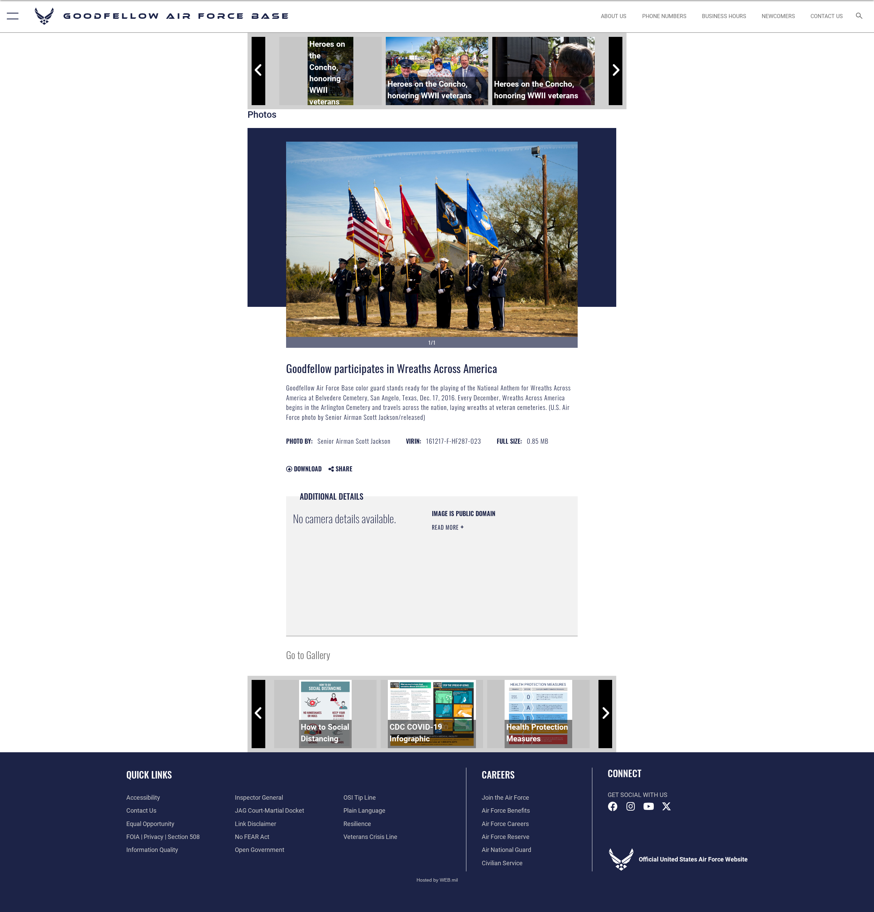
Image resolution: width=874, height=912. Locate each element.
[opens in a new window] (666, 806)
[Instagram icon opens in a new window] (630, 806)
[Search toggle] (859, 16)
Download (307, 468)
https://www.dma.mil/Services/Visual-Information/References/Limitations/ (473, 594)
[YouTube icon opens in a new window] (649, 806)
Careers (498, 774)
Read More (446, 527)
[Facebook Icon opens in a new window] (613, 806)
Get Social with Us (637, 794)
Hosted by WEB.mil (437, 880)
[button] (11, 16)
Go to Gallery (308, 654)
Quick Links (149, 774)
